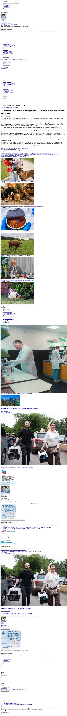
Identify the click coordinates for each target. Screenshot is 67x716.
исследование (7, 148)
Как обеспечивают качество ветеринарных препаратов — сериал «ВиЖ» (17, 393)
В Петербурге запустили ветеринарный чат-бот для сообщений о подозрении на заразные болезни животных (25, 153)
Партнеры (5, 6)
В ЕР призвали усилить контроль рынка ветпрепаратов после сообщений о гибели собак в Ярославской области (26, 527)
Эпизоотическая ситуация (9, 45)
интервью (3, 324)
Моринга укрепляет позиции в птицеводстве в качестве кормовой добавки (17, 304)
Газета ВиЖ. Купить (5, 25)
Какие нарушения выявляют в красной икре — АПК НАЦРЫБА (15, 230)
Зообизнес (5, 50)
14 (1, 30)
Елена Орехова (7, 116)
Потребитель (6, 91)
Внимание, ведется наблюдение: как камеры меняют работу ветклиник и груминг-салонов (21, 551)
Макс (35, 145)
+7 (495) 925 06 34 (5, 687)
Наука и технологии (7, 101)
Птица (4, 85)
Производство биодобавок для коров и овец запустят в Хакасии (15, 156)
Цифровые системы (7, 46)
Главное (5, 80)
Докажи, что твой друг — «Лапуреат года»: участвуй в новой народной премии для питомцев (22, 206)
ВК (38, 145)
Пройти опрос (34, 150)
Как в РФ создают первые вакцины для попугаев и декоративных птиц (16, 155)
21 (1, 654)
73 (3, 523)
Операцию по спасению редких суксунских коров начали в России (16, 255)
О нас (4, 4)
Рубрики (5, 1)
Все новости (6, 57)
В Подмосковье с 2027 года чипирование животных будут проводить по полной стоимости (21, 528)
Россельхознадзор (7, 5)
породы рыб (18, 148)
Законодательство (7, 44)
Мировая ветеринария (8, 52)
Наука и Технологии (7, 51)
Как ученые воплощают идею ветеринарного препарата (13, 550)
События (5, 96)
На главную (3, 307)
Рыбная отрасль (6, 86)
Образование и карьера (8, 53)
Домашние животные (8, 48)
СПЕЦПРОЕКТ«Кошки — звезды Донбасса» (7, 412)
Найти (17, 2)
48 (3, 654)
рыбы (22, 148)
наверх (2, 663)
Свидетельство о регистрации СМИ (11, 703)
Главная (5, 98)
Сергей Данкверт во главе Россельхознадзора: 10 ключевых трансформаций (18, 280)
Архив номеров (6, 7)
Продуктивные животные (9, 47)
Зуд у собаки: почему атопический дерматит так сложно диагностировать (17, 181)
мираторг (13, 148)
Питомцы (3, 394)
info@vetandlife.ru (4, 12)
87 (3, 30)
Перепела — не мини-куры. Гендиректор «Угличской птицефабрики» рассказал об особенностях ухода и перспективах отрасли (29, 154)
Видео (4, 55)
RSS (4, 702)
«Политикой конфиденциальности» (50, 31)
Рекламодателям (6, 8)
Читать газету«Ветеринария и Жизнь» (6, 22)
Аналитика (5, 54)
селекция (26, 148)
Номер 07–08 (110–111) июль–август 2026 (10, 24)
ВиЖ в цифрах (6, 94)
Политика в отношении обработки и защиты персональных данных (18, 704)
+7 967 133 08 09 (4, 67)
